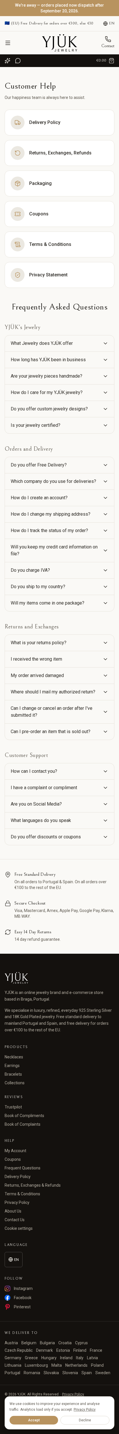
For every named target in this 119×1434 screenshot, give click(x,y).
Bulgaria (47, 1343)
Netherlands (76, 1365)
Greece (31, 1357)
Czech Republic (19, 1350)
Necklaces (14, 1057)
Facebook (22, 1297)
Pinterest (22, 1307)
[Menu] (8, 43)
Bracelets (13, 1074)
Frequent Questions (22, 1168)
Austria (11, 1343)
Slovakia (51, 1372)
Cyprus (81, 1343)
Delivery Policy (18, 1176)
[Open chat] (18, 61)
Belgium (28, 1343)
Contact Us (15, 1219)
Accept (34, 1420)
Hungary (49, 1357)
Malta (56, 1365)
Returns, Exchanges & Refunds (33, 1185)
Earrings (12, 1065)
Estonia (63, 1350)
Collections (15, 1083)
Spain (86, 1372)
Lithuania (13, 1365)
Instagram (23, 1288)
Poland (97, 1365)
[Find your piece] (7, 61)
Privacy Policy (17, 1202)
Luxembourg (36, 1365)
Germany (13, 1357)
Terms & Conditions (22, 1194)
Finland (79, 1350)
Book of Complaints (22, 1124)
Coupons (13, 1159)
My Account (15, 1150)
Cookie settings (19, 1228)
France (96, 1350)
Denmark (44, 1350)
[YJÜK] (59, 42)
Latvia (92, 1357)
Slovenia (70, 1372)
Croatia (65, 1343)
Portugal (12, 1372)
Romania (32, 1372)
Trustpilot (13, 1107)
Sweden (102, 1372)
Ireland (66, 1357)
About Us (13, 1211)
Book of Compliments (24, 1115)
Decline (85, 1420)
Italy (79, 1357)
